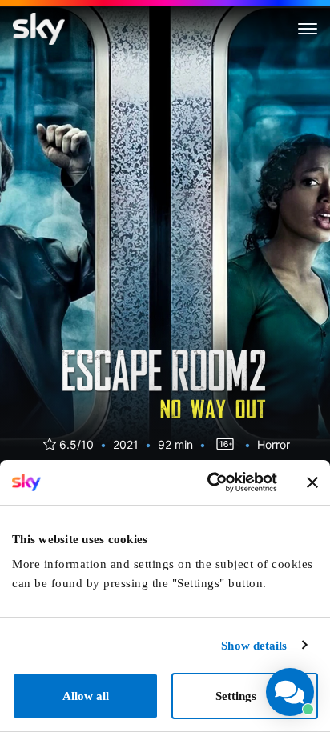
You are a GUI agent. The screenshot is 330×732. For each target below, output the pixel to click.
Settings (235, 696)
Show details (254, 645)
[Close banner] (312, 482)
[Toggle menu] (307, 29)
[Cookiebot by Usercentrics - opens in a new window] (209, 482)
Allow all (85, 696)
